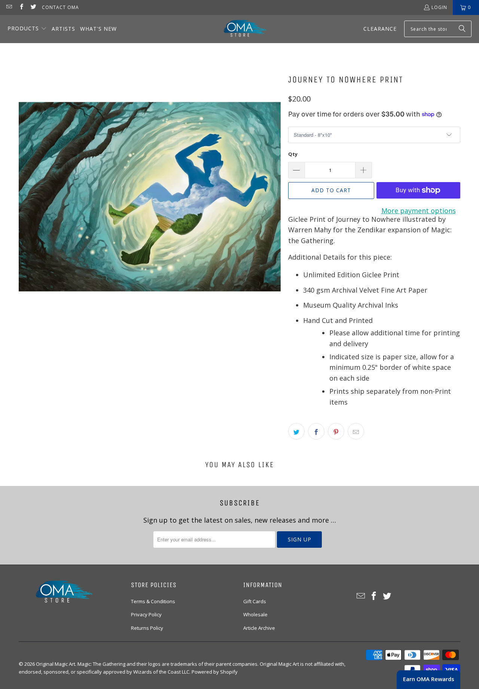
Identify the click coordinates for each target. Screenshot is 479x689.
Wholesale (255, 614)
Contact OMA (60, 7)
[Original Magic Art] (241, 29)
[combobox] (438, 29)
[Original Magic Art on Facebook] (21, 7)
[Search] (462, 29)
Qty (293, 154)
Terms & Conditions (153, 601)
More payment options (418, 210)
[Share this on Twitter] (296, 431)
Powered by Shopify (215, 671)
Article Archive (259, 628)
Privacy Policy (146, 614)
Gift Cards (254, 601)
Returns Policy (147, 628)
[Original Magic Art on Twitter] (33, 7)
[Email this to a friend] (356, 431)
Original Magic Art (55, 664)
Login (439, 7)
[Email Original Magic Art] (9, 7)
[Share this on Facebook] (316, 431)
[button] (27, 29)
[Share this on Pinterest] (336, 431)
